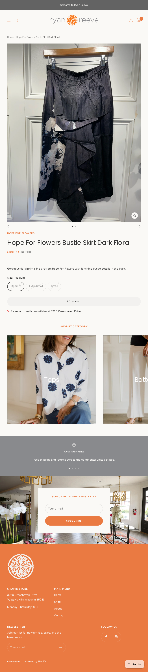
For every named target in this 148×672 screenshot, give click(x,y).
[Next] (139, 226)
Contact (59, 615)
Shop (57, 602)
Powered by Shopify (35, 661)
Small (54, 286)
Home (10, 37)
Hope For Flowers (21, 233)
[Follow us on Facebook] (106, 637)
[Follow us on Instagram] (116, 637)
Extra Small (36, 286)
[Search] (16, 20)
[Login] (131, 20)
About (58, 608)
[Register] (60, 647)
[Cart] (139, 20)
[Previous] (8, 226)
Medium (16, 286)
